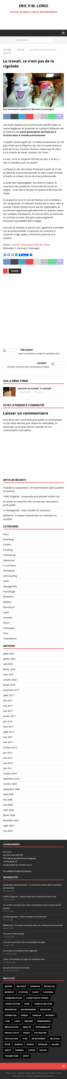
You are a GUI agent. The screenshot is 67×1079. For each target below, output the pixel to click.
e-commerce (9, 565)
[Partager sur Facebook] (7, 116)
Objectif (27, 1027)
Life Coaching (10, 575)
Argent (8, 986)
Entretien (45, 1009)
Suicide (43, 1050)
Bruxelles (49, 986)
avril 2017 (8, 710)
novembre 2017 (11, 690)
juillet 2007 (8, 825)
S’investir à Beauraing (13, 933)
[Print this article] (44, 116)
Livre (7, 1021)
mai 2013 (7, 757)
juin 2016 (7, 721)
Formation (11, 1015)
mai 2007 (7, 830)
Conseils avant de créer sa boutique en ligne (24, 942)
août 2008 (8, 794)
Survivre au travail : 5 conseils (34, 388)
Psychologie (9, 591)
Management (10, 586)
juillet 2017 (8, 695)
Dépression (9, 560)
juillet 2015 (8, 731)
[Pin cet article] (29, 116)
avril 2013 (8, 763)
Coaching (7, 549)
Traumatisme (10, 638)
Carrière (7, 544)
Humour (36, 1015)
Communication (13, 998)
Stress (6, 622)
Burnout (9, 992)
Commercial (9, 554)
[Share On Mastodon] (59, 116)
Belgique (21, 986)
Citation (23, 992)
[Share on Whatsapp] (52, 116)
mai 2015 (7, 737)
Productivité (12, 1033)
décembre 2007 (11, 820)
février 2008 (9, 815)
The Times (44, 244)
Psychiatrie (40, 1033)
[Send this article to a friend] (37, 116)
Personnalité (43, 1027)
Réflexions (8, 596)
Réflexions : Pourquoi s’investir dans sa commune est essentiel (33, 925)
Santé (6, 612)
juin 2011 (7, 768)
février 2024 (9, 669)
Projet (26, 1033)
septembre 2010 (11, 778)
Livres (6, 581)
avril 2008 (8, 804)
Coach (35, 992)
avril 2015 (8, 742)
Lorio (17, 1021)
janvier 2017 (9, 716)
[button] (62, 32)
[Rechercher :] (33, 39)
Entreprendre (28, 1009)
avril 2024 (8, 663)
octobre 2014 (10, 747)
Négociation (11, 1027)
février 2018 (9, 684)
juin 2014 (7, 752)
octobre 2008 (10, 783)
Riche (7, 1044)
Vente (26, 1056)
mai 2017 (7, 705)
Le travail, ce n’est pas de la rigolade (20, 950)
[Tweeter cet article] (14, 116)
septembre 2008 (11, 789)
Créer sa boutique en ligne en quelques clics (24, 959)
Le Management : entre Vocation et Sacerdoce (26, 510)
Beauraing (8, 539)
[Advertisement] (35, 21)
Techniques (9, 628)
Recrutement (39, 1038)
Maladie (28, 1021)
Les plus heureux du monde (16, 967)
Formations (9, 570)
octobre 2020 (10, 679)
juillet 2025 (8, 653)
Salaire (55, 1044)
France (24, 1015)
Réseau (30, 1044)
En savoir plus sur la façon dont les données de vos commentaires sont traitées (30, 427)
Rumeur (18, 1044)
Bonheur (35, 986)
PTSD (24, 1038)
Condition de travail (37, 998)
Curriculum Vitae (43, 1003)
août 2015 (8, 726)
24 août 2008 (25, 392)
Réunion (42, 1044)
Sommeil (7, 617)
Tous (5, 633)
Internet (50, 1015)
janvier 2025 (9, 658)
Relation (7, 601)
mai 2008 (7, 799)
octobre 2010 (10, 773)
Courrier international (23, 244)
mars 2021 (8, 674)
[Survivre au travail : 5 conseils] (9, 391)
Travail (15, 271)
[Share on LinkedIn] (22, 116)
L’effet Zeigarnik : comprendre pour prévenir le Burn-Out (31, 496)
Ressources (9, 607)
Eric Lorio (39, 392)
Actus (6, 534)
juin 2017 (7, 700)
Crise (27, 1003)
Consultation (12, 1003)
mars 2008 (8, 809)
